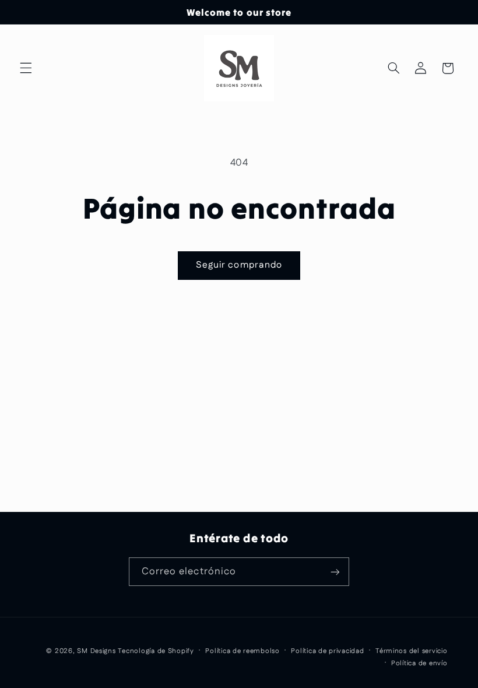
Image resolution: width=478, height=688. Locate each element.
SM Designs (96, 651)
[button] (25, 68)
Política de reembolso (242, 651)
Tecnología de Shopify (156, 651)
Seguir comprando (239, 265)
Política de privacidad (327, 651)
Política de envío (419, 663)
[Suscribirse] (335, 571)
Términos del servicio (411, 651)
